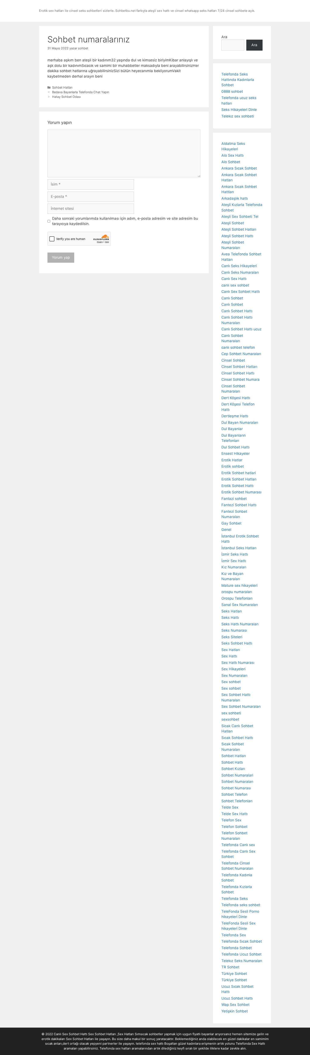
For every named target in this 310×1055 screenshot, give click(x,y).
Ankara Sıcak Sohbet (239, 168)
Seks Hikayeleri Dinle (239, 110)
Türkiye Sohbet (234, 974)
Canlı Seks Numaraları (240, 272)
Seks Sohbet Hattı (236, 643)
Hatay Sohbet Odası (66, 96)
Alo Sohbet (230, 162)
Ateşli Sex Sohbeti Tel (239, 216)
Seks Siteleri (231, 637)
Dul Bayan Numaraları (239, 422)
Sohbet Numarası (236, 788)
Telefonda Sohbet (236, 948)
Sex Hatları (230, 650)
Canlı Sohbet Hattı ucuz (241, 329)
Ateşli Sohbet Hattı (237, 236)
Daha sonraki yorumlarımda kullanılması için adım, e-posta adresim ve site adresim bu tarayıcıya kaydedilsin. (125, 221)
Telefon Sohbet (234, 827)
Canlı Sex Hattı (234, 279)
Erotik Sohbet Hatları (238, 479)
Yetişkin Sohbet (234, 1011)
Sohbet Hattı (232, 762)
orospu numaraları (236, 592)
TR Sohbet (230, 967)
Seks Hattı (230, 617)
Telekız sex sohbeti (237, 116)
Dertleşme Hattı (234, 416)
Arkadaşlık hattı (234, 198)
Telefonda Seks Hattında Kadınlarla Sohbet (237, 79)
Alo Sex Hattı (232, 155)
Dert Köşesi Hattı (235, 398)
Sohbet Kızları (233, 769)
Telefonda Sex (233, 935)
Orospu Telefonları (236, 598)
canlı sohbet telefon (238, 347)
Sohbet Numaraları (237, 781)
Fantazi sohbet (234, 499)
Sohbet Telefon (234, 794)
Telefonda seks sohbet (240, 905)
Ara (224, 37)
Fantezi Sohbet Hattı (238, 505)
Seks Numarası (234, 630)
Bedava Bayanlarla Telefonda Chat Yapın (80, 92)
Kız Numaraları (233, 567)
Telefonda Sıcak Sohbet (241, 941)
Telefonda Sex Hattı (250, 1044)
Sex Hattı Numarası (237, 663)
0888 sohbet (232, 91)
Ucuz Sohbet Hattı (237, 998)
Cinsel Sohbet (233, 360)
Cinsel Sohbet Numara (240, 379)
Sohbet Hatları (62, 87)
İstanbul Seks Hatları (238, 548)
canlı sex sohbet (235, 285)
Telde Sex (229, 807)
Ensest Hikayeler (235, 453)
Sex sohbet (231, 682)
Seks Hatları (231, 611)
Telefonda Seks (234, 898)
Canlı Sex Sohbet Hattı (240, 291)
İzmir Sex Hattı (233, 561)
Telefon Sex (231, 820)
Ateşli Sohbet (232, 223)
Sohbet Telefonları (236, 801)
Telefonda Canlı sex (238, 845)
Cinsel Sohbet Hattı (237, 373)
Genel (226, 530)
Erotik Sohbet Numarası (241, 492)
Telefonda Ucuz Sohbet (241, 954)
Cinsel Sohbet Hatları (239, 367)
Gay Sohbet (231, 523)
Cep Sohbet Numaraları (241, 354)
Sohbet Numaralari (237, 775)
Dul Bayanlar (232, 429)
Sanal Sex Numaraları (239, 605)
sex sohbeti (231, 713)
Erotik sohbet (232, 466)
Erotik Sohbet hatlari (238, 473)
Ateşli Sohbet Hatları (238, 229)
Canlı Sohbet (232, 298)
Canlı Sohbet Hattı (236, 311)
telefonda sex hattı (149, 1044)
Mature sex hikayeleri (239, 585)
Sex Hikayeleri (233, 669)
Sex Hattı (229, 656)
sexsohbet (230, 719)
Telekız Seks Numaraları (241, 961)
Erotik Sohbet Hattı (237, 486)
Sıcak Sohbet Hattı (237, 738)
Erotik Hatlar (231, 460)
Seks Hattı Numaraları (240, 624)
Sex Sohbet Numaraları (241, 706)
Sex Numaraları (234, 675)
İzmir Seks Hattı (234, 554)
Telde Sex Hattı (234, 814)
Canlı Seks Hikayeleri (239, 266)
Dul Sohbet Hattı (235, 447)
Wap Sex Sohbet (235, 1005)
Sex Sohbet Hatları (80, 1039)
